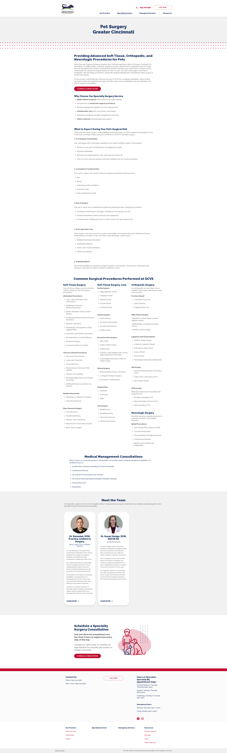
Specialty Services (99, 728)
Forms (147, 739)
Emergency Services (126, 728)
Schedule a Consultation (87, 89)
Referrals (148, 735)
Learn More (71, 601)
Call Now (162, 7)
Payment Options (150, 731)
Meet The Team (71, 731)
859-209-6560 (76, 680)
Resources (149, 728)
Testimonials (70, 735)
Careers (68, 739)
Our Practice (71, 728)
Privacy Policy (59, 750)
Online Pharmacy (150, 742)
